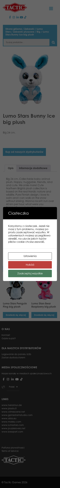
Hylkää (30, 264)
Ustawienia (30, 256)
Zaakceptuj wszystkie (30, 273)
